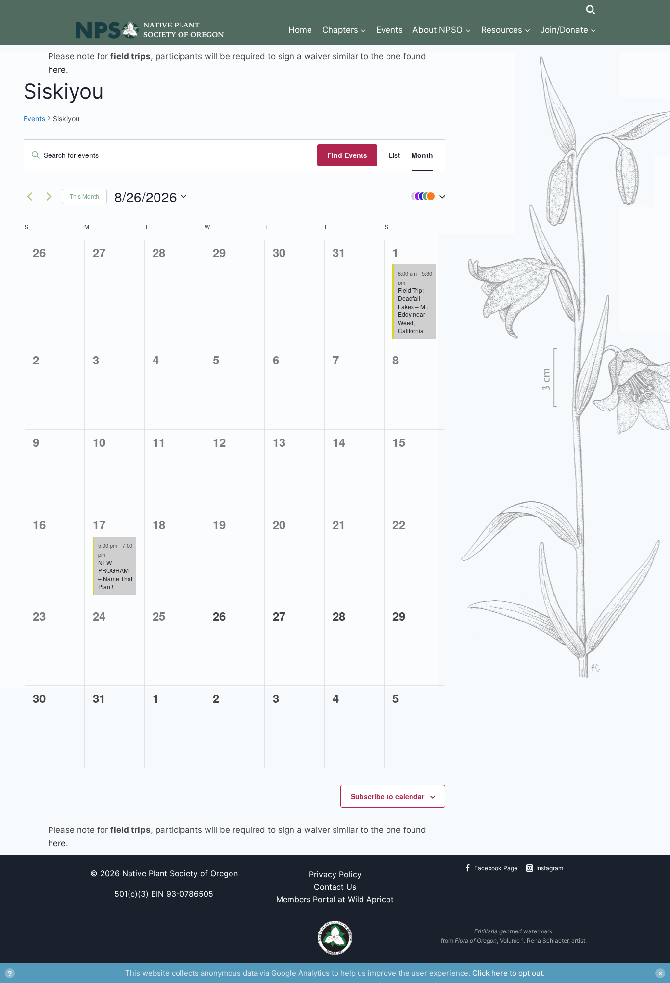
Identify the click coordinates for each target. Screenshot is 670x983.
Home (300, 30)
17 (99, 524)
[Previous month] (29, 196)
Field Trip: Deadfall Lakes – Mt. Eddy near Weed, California (413, 310)
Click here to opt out (507, 973)
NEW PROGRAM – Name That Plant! (115, 574)
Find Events (347, 155)
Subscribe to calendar (387, 796)
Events (389, 30)
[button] (425, 196)
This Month (84, 196)
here (57, 70)
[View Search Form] (590, 7)
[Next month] (48, 196)
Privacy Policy (335, 874)
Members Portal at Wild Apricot (335, 899)
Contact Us (335, 887)
